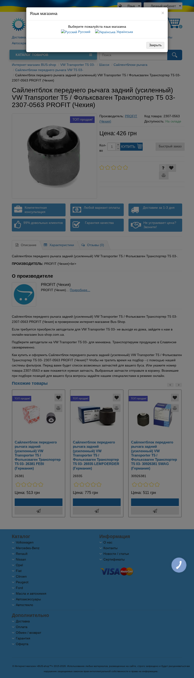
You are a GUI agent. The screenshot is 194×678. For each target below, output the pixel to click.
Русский (83, 32)
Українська (124, 32)
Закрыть (155, 45)
